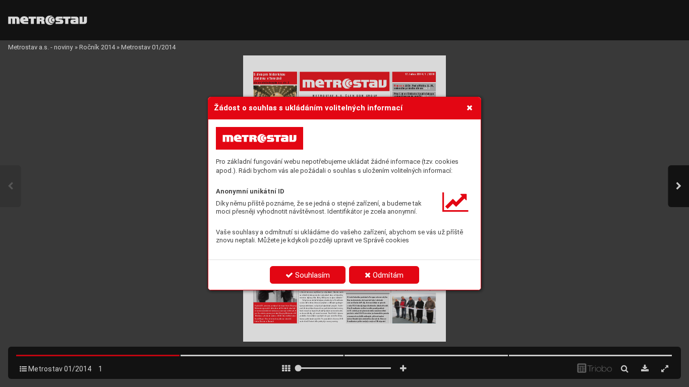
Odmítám (387, 275)
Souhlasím (311, 275)
